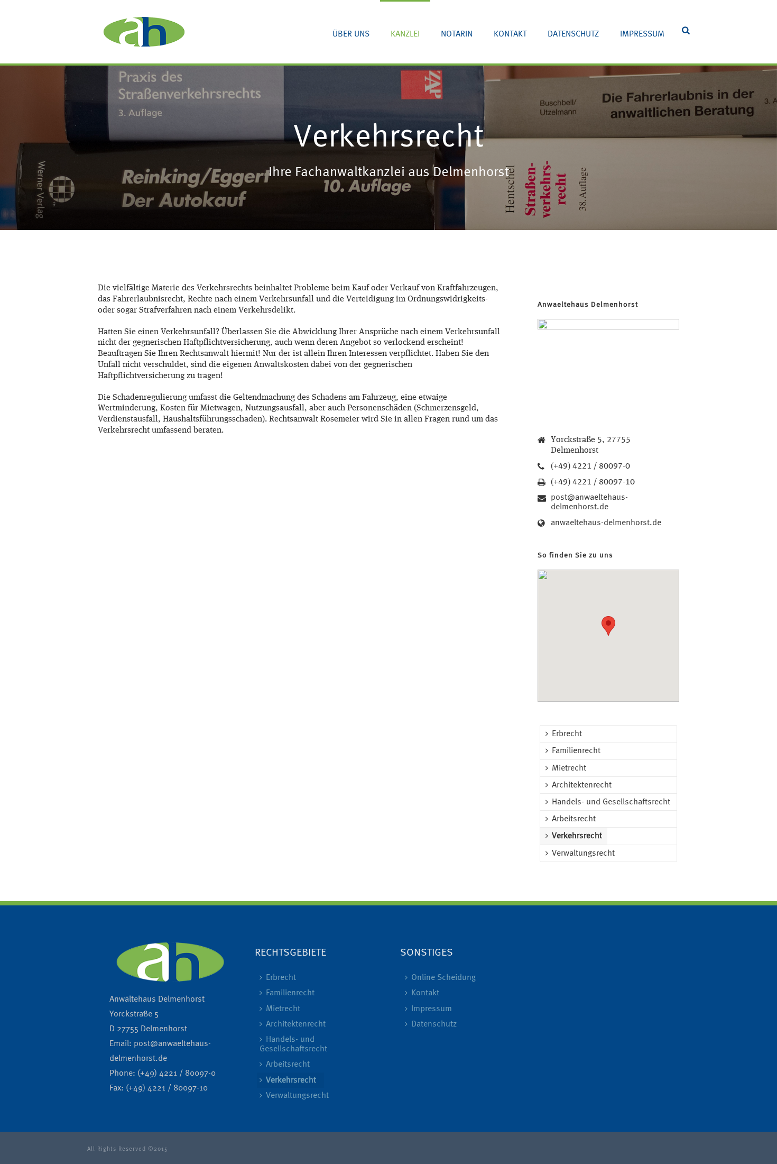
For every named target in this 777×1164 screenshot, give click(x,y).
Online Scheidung (443, 978)
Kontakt (510, 34)
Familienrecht (576, 751)
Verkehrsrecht (577, 836)
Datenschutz (573, 34)
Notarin (457, 34)
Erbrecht (567, 734)
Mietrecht (569, 768)
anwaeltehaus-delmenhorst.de (606, 523)
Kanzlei (405, 34)
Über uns (350, 34)
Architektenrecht (582, 785)
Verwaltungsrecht (583, 853)
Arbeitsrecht (574, 819)
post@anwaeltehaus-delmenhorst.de (589, 502)
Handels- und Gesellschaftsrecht (611, 802)
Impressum (642, 34)
